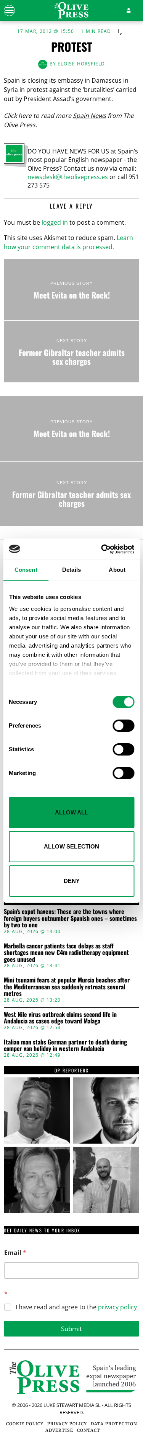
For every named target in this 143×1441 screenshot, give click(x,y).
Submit (71, 1328)
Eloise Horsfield (81, 63)
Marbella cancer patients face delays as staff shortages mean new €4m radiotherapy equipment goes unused (66, 953)
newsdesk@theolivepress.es (67, 177)
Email (15, 1253)
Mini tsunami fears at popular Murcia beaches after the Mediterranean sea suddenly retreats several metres (67, 987)
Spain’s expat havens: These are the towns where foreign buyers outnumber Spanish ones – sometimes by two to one (70, 918)
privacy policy (117, 1307)
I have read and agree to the (76, 1307)
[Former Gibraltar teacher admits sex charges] (71, 351)
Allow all (71, 812)
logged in (55, 222)
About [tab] (117, 569)
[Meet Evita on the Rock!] (71, 289)
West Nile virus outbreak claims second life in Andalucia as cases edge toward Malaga (60, 1018)
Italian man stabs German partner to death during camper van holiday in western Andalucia (65, 1045)
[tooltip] (37, 1110)
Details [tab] (71, 569)
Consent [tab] (25, 569)
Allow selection (71, 846)
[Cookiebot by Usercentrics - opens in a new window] (101, 549)
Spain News (89, 115)
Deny (72, 881)
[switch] (123, 726)
